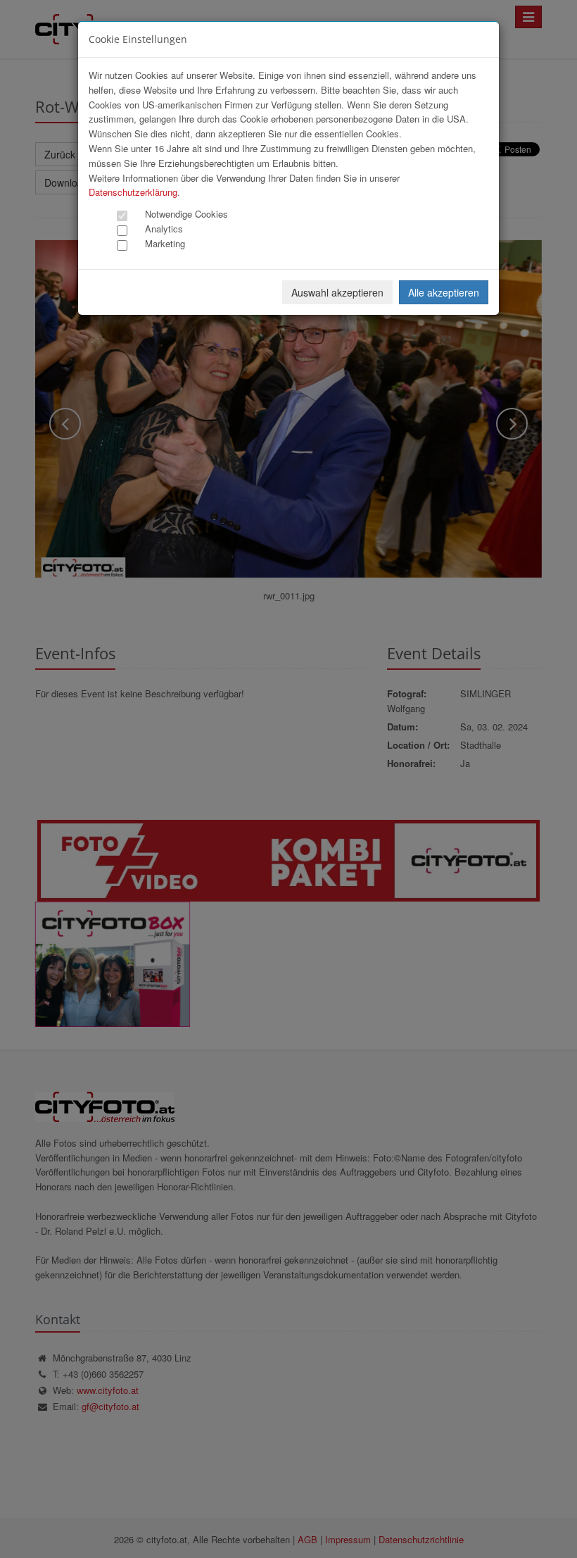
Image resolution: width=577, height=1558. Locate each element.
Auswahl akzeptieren (337, 292)
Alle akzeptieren (443, 292)
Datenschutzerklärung (133, 192)
